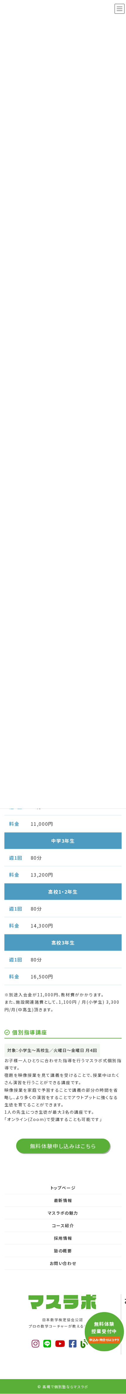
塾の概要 (63, 1251)
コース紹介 (63, 1225)
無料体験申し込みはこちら (63, 1146)
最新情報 (63, 1200)
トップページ (63, 1188)
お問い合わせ (63, 1263)
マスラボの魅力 (63, 1213)
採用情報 (63, 1238)
